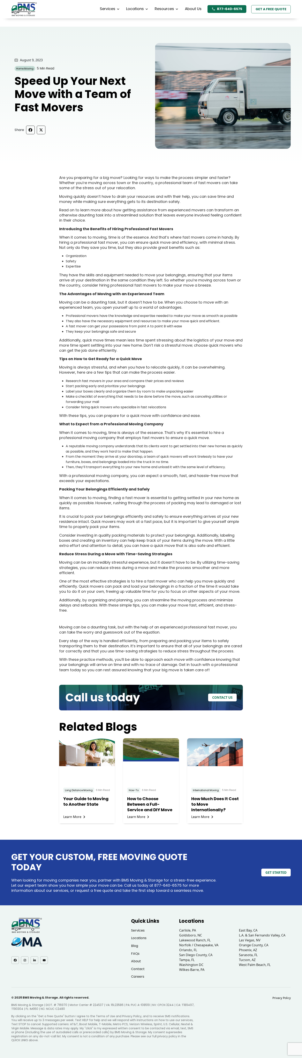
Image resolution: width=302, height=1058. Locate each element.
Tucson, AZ (247, 960)
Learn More (72, 817)
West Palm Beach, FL (255, 964)
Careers (137, 976)
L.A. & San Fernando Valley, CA (262, 935)
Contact (138, 969)
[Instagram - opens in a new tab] (24, 960)
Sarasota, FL (248, 955)
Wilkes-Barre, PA (191, 969)
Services (107, 8)
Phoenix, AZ (248, 950)
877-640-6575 (229, 9)
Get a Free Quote (271, 9)
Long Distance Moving (79, 790)
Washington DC (191, 964)
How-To (134, 790)
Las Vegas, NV (250, 940)
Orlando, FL (188, 950)
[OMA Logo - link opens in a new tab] (26, 942)
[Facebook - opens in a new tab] (15, 960)
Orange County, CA (253, 945)
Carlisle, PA (187, 930)
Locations (135, 8)
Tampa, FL (187, 960)
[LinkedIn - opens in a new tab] (34, 960)
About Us (193, 8)
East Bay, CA (248, 930)
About (136, 961)
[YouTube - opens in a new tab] (44, 960)
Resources (164, 8)
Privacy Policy (281, 998)
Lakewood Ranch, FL (195, 940)
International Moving (206, 790)
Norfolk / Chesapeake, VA (198, 945)
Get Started (276, 872)
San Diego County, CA (195, 955)
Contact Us (222, 697)
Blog (134, 945)
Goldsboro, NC (190, 935)
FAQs (135, 953)
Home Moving (24, 68)
